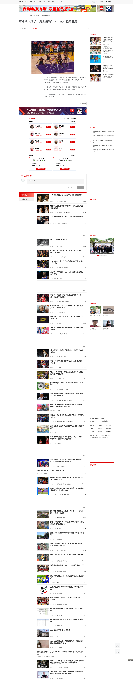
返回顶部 (117, 657)
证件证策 (61, 678)
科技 (44, 2)
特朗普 (52, 656)
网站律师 (100, 431)
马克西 (60, 278)
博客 (49, 2)
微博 (91, 28)
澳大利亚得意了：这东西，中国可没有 (50, 470)
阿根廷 (68, 421)
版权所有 (106, 437)
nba (58, 223)
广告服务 (100, 425)
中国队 (63, 466)
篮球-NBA (38, 15)
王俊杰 (65, 334)
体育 (31, 2)
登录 (69, 187)
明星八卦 (60, 411)
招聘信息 (100, 428)
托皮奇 (67, 301)
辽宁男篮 (63, 378)
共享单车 (66, 667)
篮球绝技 (61, 201)
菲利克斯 (64, 494)
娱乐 (40, 2)
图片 (53, 2)
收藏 (86, 28)
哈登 (62, 257)
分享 (101, 28)
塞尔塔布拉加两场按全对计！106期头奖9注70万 (67, 565)
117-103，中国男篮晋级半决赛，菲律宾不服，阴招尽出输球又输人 (108, 76)
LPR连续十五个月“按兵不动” (60, 630)
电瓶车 (60, 647)
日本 (58, 466)
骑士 (65, 257)
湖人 (60, 223)
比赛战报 (59, 443)
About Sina (108, 425)
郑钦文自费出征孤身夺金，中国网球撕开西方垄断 (108, 58)
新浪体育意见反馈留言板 (98, 418)
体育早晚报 (59, 421)
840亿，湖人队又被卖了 (58, 239)
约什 (60, 246)
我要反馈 (84, 103)
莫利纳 (64, 484)
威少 (62, 356)
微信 (96, 28)
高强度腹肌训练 (107, 329)
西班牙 (64, 421)
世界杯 (72, 421)
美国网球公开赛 (68, 400)
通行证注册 (108, 428)
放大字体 (80, 28)
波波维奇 (63, 312)
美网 (63, 400)
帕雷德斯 (68, 484)
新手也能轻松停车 (107, 315)
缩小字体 (75, 28)
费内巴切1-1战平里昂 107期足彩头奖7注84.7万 (67, 554)
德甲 (58, 626)
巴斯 (60, 323)
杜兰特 (68, 212)
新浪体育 (32, 15)
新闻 (26, 2)
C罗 (63, 528)
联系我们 (92, 428)
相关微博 (24, 199)
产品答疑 (92, 431)
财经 (35, 2)
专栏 (58, 2)
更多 (62, 2)
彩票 (60, 615)
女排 (60, 466)
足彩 (58, 582)
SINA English (109, 431)
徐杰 (65, 550)
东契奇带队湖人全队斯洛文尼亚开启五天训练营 (67, 217)
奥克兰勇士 (44, 15)
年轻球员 (63, 301)
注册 (102, 1)
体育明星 (59, 400)
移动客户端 (108, 1)
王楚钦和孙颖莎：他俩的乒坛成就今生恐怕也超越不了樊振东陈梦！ (108, 39)
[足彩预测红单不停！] (57, 6)
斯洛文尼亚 (64, 223)
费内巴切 (65, 561)
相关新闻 (24, 195)
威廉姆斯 (66, 267)
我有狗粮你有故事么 (95, 315)
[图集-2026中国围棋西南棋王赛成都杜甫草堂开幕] (102, 238)
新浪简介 (92, 425)
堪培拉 (45, 473)
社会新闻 (48, 656)
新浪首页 (21, 2)
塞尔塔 (64, 571)
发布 (80, 187)
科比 (65, 201)
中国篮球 (61, 334)
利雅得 (68, 494)
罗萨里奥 (66, 389)
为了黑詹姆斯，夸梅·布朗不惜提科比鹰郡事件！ (67, 195)
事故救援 (61, 667)
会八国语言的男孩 (94, 329)
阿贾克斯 (65, 604)
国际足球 (61, 389)
